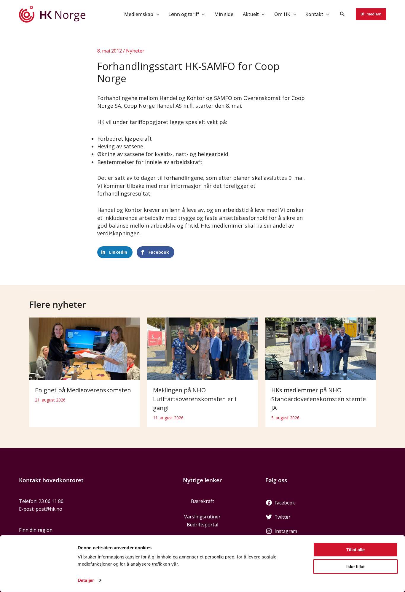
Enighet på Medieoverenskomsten (83, 390)
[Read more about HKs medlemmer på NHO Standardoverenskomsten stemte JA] (320, 348)
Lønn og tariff (183, 14)
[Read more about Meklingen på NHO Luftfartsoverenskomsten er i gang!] (202, 348)
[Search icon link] (342, 14)
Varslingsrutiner (202, 516)
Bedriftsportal (202, 524)
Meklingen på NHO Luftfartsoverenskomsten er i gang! (194, 399)
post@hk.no (49, 509)
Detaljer (86, 580)
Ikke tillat (355, 566)
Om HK (282, 14)
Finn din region (35, 530)
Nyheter (135, 50)
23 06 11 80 (51, 501)
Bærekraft (202, 501)
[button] (156, 14)
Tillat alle (355, 549)
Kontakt (314, 14)
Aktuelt (251, 14)
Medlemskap (138, 14)
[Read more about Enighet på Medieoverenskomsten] (84, 348)
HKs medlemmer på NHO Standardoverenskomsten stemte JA (318, 399)
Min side (223, 14)
